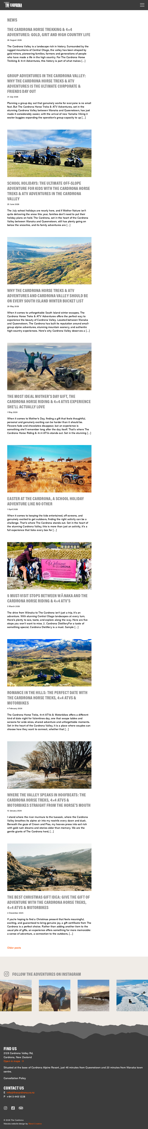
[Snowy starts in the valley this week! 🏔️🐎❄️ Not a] (93, 995)
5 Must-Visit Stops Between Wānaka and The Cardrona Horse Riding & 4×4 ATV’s (47, 598)
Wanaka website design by (23, 1123)
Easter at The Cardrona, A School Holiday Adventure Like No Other (45, 501)
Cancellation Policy (15, 1078)
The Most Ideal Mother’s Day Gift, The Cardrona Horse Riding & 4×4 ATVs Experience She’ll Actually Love (49, 401)
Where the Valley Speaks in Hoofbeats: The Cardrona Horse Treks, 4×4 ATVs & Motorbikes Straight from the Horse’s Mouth (49, 799)
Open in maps (12, 1061)
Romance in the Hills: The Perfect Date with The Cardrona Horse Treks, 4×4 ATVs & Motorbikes (47, 697)
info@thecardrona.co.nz (20, 1092)
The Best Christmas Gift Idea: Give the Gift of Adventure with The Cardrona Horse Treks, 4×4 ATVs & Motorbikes (48, 902)
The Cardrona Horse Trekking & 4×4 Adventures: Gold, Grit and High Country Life (48, 31)
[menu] (142, 5)
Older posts (14, 947)
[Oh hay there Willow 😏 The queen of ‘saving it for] (16, 995)
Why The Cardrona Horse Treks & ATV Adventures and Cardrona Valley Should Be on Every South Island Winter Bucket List (47, 295)
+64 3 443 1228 (16, 1096)
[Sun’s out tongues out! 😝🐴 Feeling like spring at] (55, 995)
